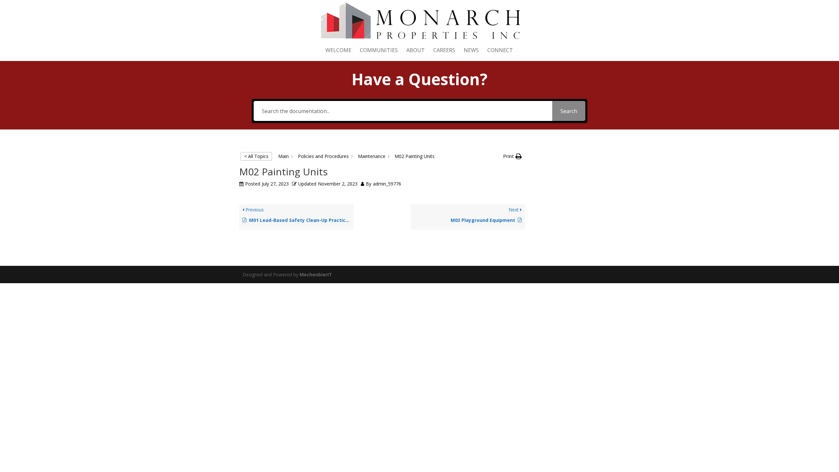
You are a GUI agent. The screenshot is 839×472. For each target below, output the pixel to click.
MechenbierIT (316, 274)
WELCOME (338, 51)
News (471, 51)
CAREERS (444, 51)
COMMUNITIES (379, 51)
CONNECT (500, 51)
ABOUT (415, 51)
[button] (512, 156)
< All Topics (256, 156)
